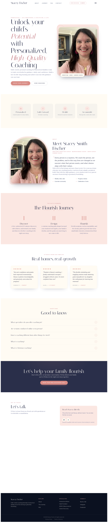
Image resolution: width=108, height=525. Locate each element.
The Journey (42, 504)
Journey (45, 3)
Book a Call (83, 501)
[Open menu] (95, 3)
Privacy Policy (48, 519)
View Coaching (39, 83)
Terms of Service (58, 519)
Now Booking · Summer (78, 3)
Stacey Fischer (19, 3)
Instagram (82, 504)
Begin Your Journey (20, 83)
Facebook (83, 507)
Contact (59, 3)
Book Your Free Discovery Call (54, 382)
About (37, 3)
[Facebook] (68, 419)
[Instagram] (64, 419)
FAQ (51, 3)
